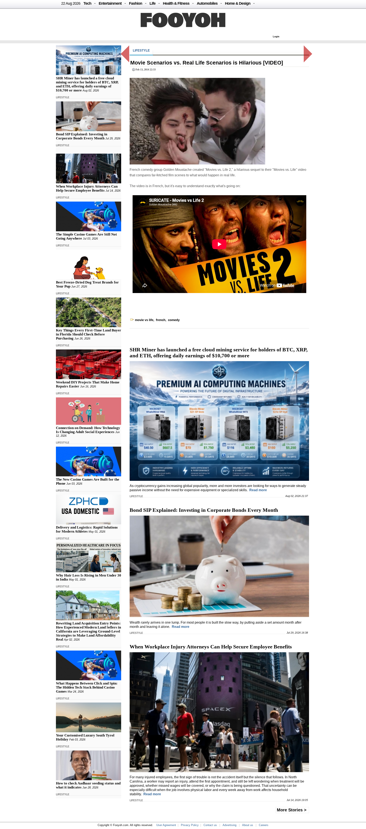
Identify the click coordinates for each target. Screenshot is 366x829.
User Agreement (166, 825)
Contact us (210, 825)
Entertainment (110, 3)
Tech (87, 3)
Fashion (135, 3)
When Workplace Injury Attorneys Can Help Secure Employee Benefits (87, 188)
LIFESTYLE (62, 97)
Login (276, 36)
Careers (263, 825)
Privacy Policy (190, 825)
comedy (174, 320)
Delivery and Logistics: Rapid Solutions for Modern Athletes (87, 529)
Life (152, 3)
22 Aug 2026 (70, 3)
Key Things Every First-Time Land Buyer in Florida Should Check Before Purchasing (88, 334)
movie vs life (144, 320)
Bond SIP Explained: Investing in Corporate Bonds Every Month (81, 136)
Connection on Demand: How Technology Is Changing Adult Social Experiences (88, 430)
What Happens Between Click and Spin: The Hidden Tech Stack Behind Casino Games (87, 687)
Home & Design (237, 3)
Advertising (229, 825)
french (160, 320)
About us (247, 825)
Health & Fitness (176, 3)
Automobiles (207, 3)
